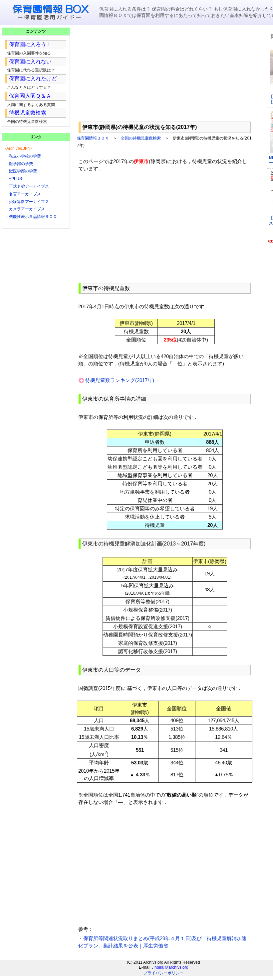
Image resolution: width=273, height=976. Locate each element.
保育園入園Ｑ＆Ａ (30, 96)
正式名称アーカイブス (29, 186)
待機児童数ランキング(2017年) (119, 380)
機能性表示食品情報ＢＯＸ (33, 216)
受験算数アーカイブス (29, 201)
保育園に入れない (30, 61)
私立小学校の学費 (25, 156)
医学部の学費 (21, 163)
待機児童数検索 (27, 113)
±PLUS (15, 178)
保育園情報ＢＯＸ (93, 138)
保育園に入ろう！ (30, 44)
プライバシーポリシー (163, 973)
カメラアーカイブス (27, 209)
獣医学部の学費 (23, 171)
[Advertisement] (164, 73)
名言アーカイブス (25, 194)
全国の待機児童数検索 (141, 138)
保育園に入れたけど (33, 78)
